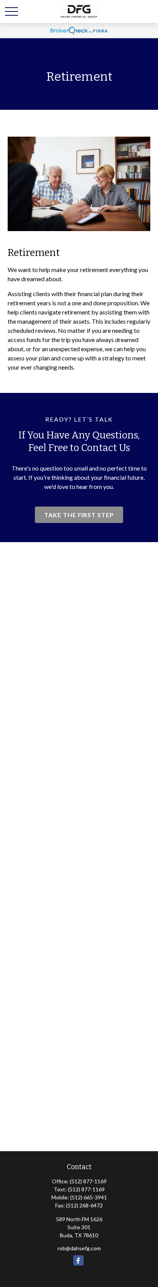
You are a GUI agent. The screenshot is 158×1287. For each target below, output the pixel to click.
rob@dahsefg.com (79, 1248)
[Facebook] (78, 1260)
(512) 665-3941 (88, 1197)
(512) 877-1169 (88, 1181)
